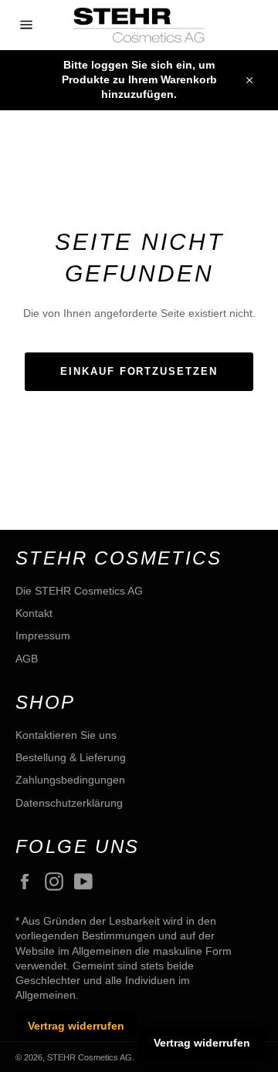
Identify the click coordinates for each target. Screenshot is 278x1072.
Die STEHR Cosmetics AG (79, 591)
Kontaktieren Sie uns (66, 735)
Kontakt (34, 613)
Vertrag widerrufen (76, 1026)
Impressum (42, 635)
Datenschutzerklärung (69, 803)
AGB (26, 658)
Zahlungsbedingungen (70, 780)
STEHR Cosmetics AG (89, 1057)
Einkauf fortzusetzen (139, 371)
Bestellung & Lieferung (70, 757)
